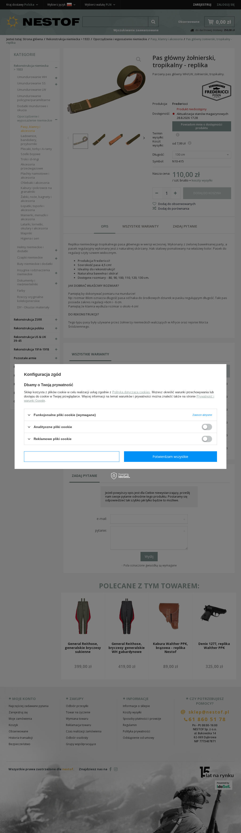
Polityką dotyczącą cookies (131, 392)
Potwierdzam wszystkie (170, 456)
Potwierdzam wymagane (72, 456)
